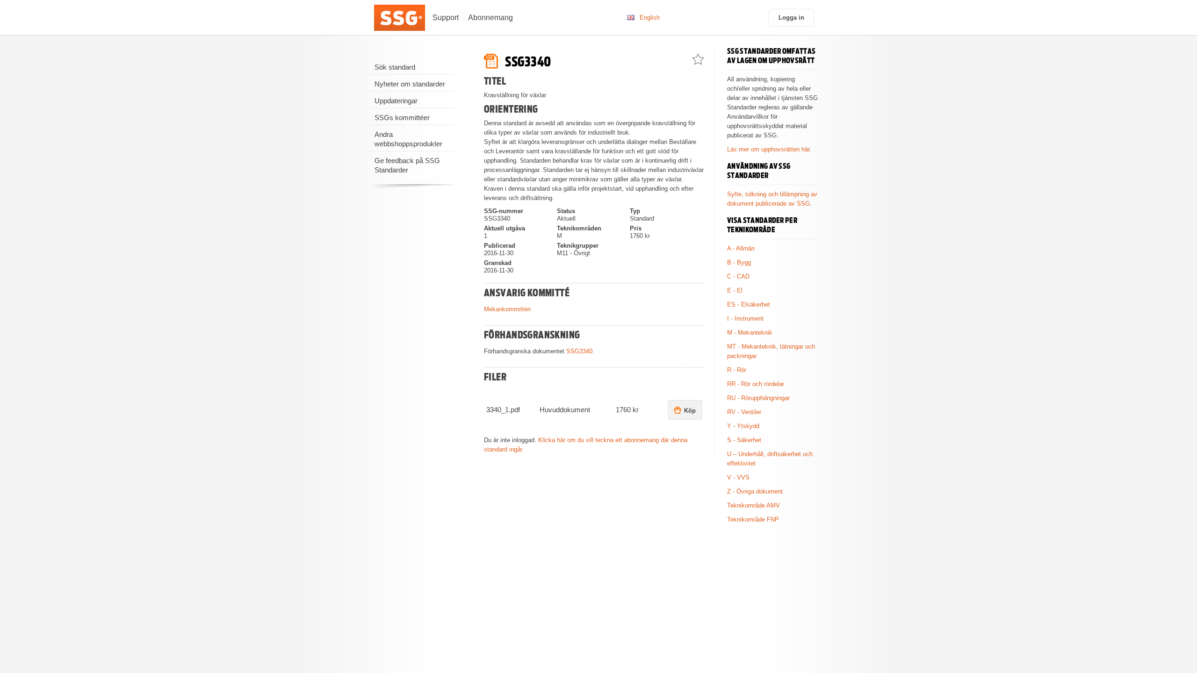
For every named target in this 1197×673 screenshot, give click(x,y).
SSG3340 (579, 351)
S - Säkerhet (744, 440)
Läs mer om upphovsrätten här (768, 149)
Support (446, 17)
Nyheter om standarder (410, 84)
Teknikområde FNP (753, 519)
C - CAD (738, 276)
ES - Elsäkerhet (748, 304)
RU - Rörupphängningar (758, 397)
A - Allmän (741, 248)
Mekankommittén (507, 309)
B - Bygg (739, 262)
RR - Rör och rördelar (755, 383)
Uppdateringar (396, 101)
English (650, 17)
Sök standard (395, 67)
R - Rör (736, 369)
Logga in (791, 17)
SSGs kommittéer (402, 118)
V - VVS (738, 477)
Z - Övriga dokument (755, 491)
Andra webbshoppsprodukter (408, 139)
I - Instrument (745, 318)
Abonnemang (490, 17)
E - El (735, 290)
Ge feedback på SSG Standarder (407, 165)
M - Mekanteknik (749, 332)
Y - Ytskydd (743, 426)
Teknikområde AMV (753, 505)
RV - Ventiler (744, 411)
